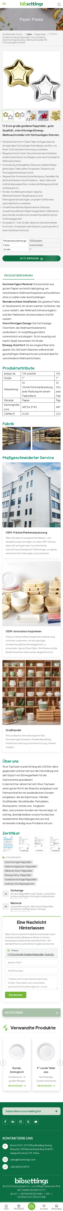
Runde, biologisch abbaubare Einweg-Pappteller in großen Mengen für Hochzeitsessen (17, 1070)
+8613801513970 (19, 1166)
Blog (13, 1193)
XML (48, 1193)
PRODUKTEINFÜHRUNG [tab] (18, 275)
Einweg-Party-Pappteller (18, 875)
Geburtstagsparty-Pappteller (20, 866)
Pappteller (40, 34)
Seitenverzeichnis (31, 1193)
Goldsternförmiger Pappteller (21, 879)
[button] (60, 1063)
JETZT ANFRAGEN (29, 258)
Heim (29, 34)
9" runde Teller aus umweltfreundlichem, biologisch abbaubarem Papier (46, 1070)
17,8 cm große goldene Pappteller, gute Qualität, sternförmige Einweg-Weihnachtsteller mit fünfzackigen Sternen (31, 954)
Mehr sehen (15, 1085)
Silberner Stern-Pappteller (18, 870)
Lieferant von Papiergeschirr (19, 883)
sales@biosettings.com (23, 1159)
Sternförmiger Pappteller (18, 862)
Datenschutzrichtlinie (31, 1196)
